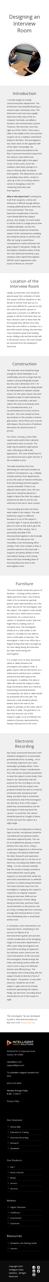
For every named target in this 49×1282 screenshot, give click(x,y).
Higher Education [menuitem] (18, 1207)
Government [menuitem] (16, 1218)
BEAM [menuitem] (13, 1178)
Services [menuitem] (14, 1188)
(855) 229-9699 (14, 1083)
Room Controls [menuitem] (17, 1172)
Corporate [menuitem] (14, 1223)
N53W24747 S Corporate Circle (21, 1051)
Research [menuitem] (14, 1143)
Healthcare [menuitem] (15, 1212)
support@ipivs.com (15, 1065)
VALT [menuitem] (12, 1167)
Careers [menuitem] (13, 1248)
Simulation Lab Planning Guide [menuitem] (23, 1243)
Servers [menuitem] (13, 1183)
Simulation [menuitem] (14, 1148)
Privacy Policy (13, 1101)
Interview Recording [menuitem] (19, 1137)
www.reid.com (28, 1022)
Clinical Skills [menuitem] (15, 1126)
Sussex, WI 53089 (15, 1054)
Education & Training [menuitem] (19, 1132)
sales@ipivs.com (14, 1061)
